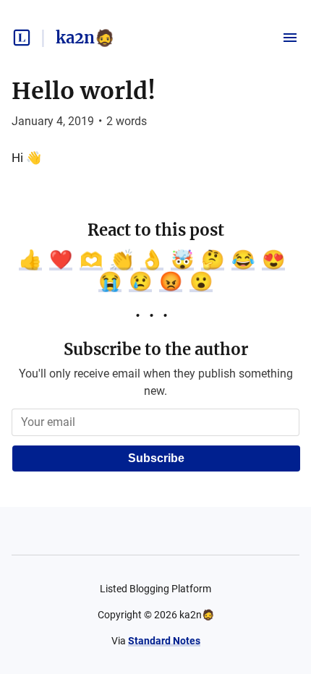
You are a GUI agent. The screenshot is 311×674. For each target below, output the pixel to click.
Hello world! (84, 91)
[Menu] (290, 37)
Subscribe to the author (156, 349)
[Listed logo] (22, 37)
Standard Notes (164, 641)
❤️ (60, 259)
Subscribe (156, 458)
